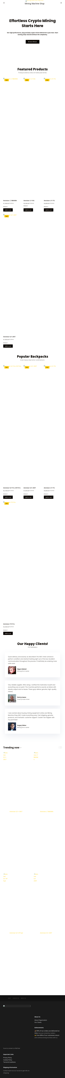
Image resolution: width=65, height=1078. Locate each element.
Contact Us (16, 998)
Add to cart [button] (8, 210)
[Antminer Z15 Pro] (12, 561)
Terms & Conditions (9, 1062)
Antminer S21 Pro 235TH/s (12, 488)
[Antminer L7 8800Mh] (12, 138)
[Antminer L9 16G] (32, 138)
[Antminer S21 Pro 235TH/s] (12, 425)
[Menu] (4, 3)
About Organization (40, 1020)
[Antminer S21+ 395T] (5, 811)
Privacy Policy (7, 1058)
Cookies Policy (7, 1060)
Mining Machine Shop (34, 3)
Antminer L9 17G (49, 200)
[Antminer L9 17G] (53, 138)
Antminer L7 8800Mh (10, 200)
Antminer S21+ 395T (16, 811)
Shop (9, 998)
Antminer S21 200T (9, 337)
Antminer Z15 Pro (9, 624)
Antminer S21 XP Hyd (16, 933)
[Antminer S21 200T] (12, 274)
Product (5, 206)
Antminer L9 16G (29, 200)
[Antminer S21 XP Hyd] (5, 933)
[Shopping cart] (61, 2)
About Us (23, 998)
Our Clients (37, 1022)
